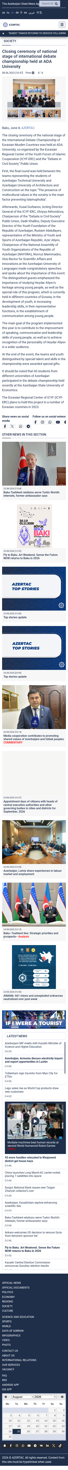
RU (8, 12)
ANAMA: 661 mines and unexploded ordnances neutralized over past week (33, 997)
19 (28, 1426)
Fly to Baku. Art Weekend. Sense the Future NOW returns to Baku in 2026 (30, 556)
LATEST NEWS (17, 1036)
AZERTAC (28, 128)
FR (21, 12)
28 (45, 1431)
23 (63, 1426)
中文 (39, 12)
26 (28, 1431)
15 (54, 1420)
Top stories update (15, 617)
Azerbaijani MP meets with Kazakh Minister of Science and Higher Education (33, 1045)
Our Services (11, 1364)
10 (10, 1420)
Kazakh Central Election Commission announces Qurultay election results (27, 1264)
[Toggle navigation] (61, 25)
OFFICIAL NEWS (11, 1282)
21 (45, 1426)
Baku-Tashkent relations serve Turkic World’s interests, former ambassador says (31, 494)
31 (10, 1436)
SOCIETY (10, 41)
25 (18, 1431)
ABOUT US (8, 1355)
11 (18, 1420)
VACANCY (8, 1369)
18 (18, 1426)
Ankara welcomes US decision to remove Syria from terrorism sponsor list (33, 1234)
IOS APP (7, 1389)
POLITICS (7, 1292)
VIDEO (6, 1340)
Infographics (11, 1335)
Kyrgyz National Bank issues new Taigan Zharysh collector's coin (30, 1189)
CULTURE (7, 1310)
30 (63, 1431)
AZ (3, 12)
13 (37, 1420)
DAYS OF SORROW (13, 1330)
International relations (19, 1360)
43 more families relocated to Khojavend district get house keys (30, 1159)
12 (28, 1420)
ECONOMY (8, 1297)
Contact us (10, 1350)
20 (37, 1426)
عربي (32, 12)
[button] (34, 93)
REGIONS (7, 1301)
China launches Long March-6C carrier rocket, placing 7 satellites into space (33, 1174)
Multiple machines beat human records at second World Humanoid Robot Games (33, 1146)
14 (45, 1420)
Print (29, 72)
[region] (35, 1156)
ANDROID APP (10, 1384)
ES (25, 12)
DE (17, 12)
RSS (4, 1380)
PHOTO (6, 1344)
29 (54, 1431)
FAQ (4, 1375)
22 (54, 1426)
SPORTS (7, 1321)
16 (63, 1420)
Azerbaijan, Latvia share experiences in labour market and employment (32, 872)
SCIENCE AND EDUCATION (18, 1317)
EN (12, 12)
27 (37, 1431)
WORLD (6, 1326)
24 (10, 1431)
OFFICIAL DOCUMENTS (15, 1287)
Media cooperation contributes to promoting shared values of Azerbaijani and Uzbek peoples (33, 739)
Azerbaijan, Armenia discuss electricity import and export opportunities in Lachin (34, 1060)
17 (10, 1426)
